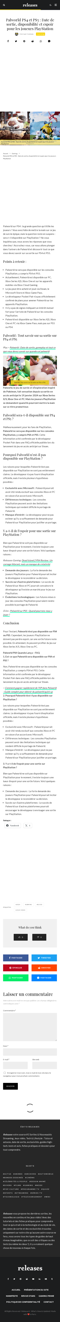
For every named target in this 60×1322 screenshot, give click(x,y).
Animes (19, 1174)
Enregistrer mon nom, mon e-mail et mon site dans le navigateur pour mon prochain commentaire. (27, 1074)
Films (18, 1185)
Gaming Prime (46, 1296)
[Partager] (8, 41)
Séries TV (37, 1193)
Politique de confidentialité (23, 1302)
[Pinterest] (20, 1279)
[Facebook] (8, 1279)
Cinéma (30, 1178)
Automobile (46, 1174)
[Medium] (46, 1279)
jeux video (21, 910)
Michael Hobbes (26, 34)
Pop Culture (11, 1189)
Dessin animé (38, 1181)
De (23, 560)
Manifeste (12, 1296)
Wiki (48, 1197)
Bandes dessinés (13, 1178)
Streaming (22, 1193)
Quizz (46, 1189)
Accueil (16, 1290)
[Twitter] (14, 1279)
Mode (39, 1185)
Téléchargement (32, 1197)
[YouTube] (33, 1279)
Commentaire (9, 1010)
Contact (49, 1302)
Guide (40, 904)
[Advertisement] (30, 85)
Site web (35, 1059)
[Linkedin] (39, 1279)
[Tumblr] (52, 1279)
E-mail (6, 1059)
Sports (8, 1193)
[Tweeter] (16, 41)
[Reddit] (27, 1279)
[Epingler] (24, 41)
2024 (18, 904)
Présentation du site (36, 1290)
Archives (31, 1174)
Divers (8, 1185)
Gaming (40, 34)
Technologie (12, 1197)
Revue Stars (28, 1296)
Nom (5, 1046)
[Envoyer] (32, 41)
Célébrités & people (16, 1181)
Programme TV (30, 1189)
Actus (7, 1174)
